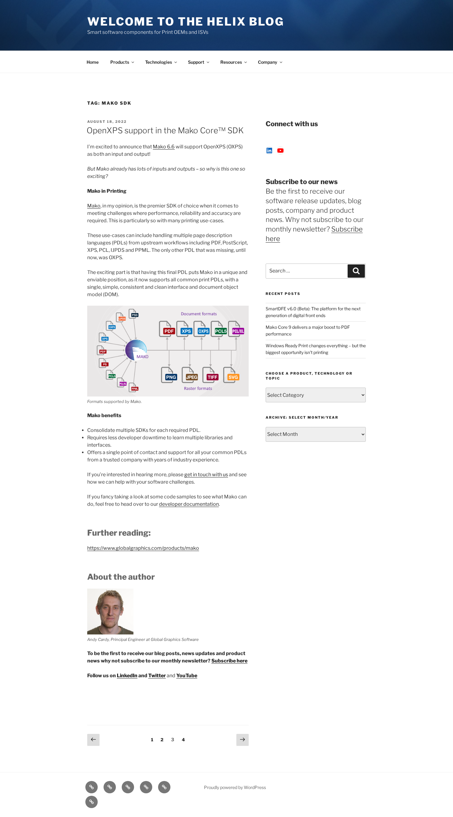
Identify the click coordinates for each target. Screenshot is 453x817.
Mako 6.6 (164, 147)
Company (267, 62)
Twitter (157, 675)
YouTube (186, 675)
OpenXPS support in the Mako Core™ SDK (165, 130)
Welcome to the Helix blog (185, 21)
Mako (93, 206)
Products (119, 62)
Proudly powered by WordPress (235, 787)
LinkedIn (127, 675)
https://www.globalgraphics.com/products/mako (143, 548)
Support (196, 62)
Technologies (158, 62)
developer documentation (189, 504)
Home (93, 62)
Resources (231, 62)
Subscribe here (229, 661)
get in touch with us (206, 474)
